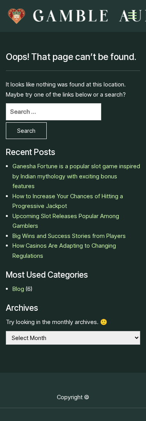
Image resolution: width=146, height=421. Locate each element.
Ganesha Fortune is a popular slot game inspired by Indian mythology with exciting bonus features (76, 176)
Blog (18, 288)
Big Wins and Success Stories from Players (69, 236)
